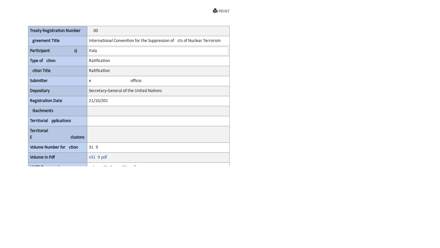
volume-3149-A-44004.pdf (112, 167)
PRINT (224, 11)
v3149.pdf (98, 157)
